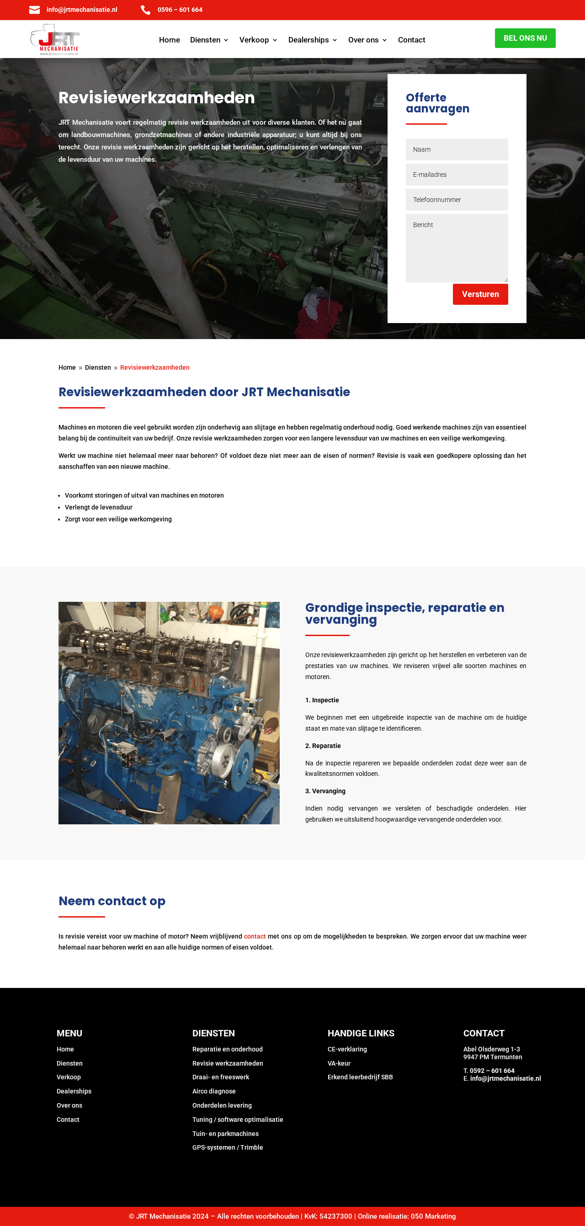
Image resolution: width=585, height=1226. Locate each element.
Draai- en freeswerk (220, 1077)
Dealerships (308, 40)
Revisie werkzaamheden (227, 1063)
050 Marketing (433, 1216)
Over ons (363, 40)
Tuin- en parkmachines (225, 1133)
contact (255, 936)
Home (169, 40)
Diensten (205, 40)
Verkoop (254, 40)
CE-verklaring (347, 1049)
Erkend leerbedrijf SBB (360, 1077)
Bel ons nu (525, 37)
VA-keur (339, 1063)
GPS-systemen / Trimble (227, 1147)
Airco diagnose (214, 1091)
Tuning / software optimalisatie (237, 1119)
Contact (411, 40)
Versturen (480, 294)
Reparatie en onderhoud (227, 1049)
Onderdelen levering (222, 1105)
